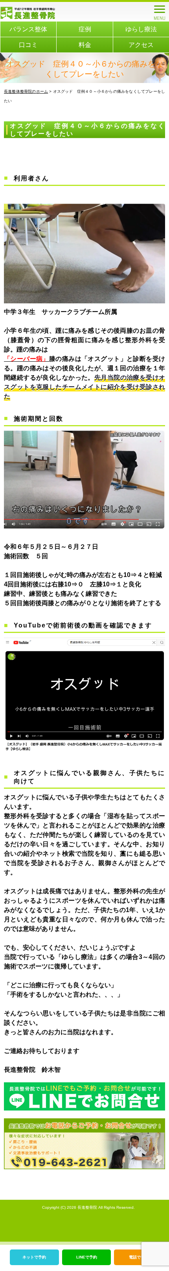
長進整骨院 (87, 1207)
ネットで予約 (34, 1257)
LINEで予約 (86, 1257)
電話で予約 (139, 1257)
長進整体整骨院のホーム (26, 91)
